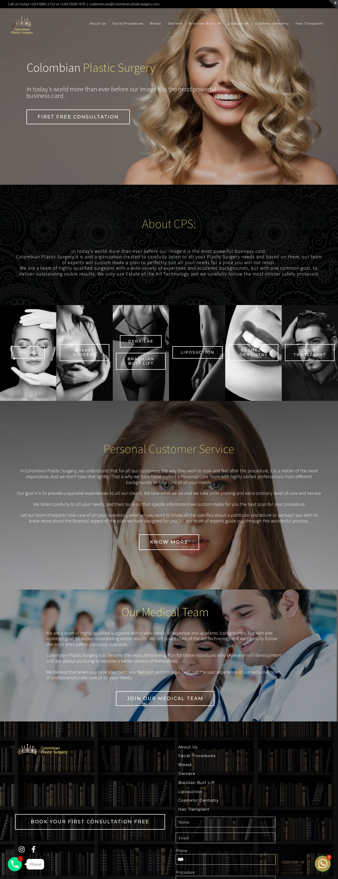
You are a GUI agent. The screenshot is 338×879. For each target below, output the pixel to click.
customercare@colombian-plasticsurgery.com (124, 4)
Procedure (185, 872)
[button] (78, 117)
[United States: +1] (182, 859)
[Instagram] (22, 849)
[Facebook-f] (33, 849)
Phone (181, 850)
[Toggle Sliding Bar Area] (333, 4)
